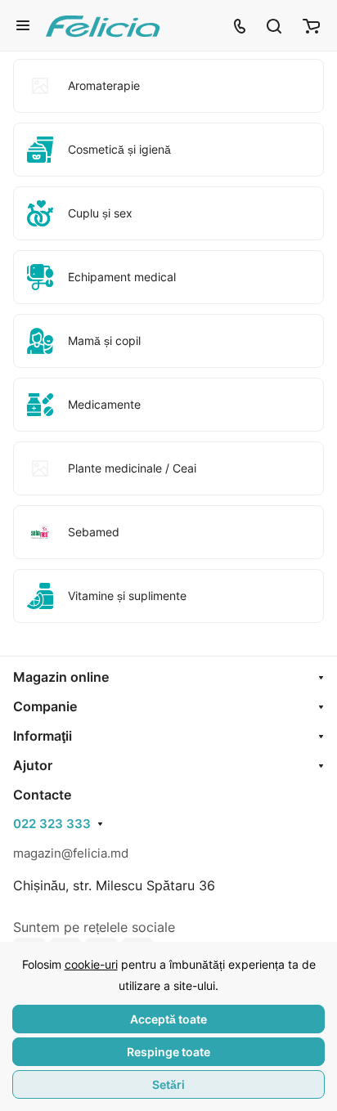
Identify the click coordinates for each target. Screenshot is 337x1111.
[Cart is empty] (311, 25)
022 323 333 (52, 824)
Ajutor (32, 765)
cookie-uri (91, 964)
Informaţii (42, 736)
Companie (45, 706)
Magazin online (61, 677)
